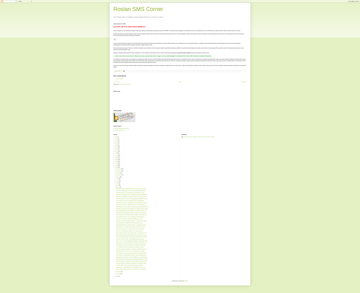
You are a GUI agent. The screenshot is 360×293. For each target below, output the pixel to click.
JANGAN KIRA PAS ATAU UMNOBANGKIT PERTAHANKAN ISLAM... (131, 202)
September (119, 174)
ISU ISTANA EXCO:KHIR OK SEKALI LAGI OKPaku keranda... (130, 247)
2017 (116, 143)
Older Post (243, 81)
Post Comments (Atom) (125, 84)
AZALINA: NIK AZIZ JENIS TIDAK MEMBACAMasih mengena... (130, 239)
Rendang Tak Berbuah (120, 130)
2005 (116, 167)
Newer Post (116, 81)
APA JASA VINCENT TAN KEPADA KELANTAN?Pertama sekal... (130, 192)
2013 (116, 151)
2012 (116, 153)
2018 (116, 141)
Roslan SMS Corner (138, 9)
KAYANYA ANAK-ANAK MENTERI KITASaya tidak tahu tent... (129, 222)
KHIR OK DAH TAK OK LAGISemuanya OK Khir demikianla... (130, 265)
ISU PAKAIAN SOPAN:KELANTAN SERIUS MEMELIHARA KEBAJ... (131, 245)
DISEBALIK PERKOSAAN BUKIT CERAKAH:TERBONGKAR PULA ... (132, 249)
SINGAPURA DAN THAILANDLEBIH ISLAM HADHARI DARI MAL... (131, 188)
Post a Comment (119, 78)
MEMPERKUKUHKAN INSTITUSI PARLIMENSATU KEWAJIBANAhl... (132, 257)
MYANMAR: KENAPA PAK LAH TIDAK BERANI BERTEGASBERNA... (131, 194)
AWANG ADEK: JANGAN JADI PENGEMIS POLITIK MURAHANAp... (131, 253)
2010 (116, 157)
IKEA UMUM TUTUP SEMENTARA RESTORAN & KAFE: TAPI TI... (131, 227)
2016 (116, 145)
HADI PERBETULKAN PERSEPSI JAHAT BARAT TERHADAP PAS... (131, 214)
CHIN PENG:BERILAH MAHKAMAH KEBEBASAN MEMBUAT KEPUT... (132, 259)
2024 (116, 139)
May (117, 183)
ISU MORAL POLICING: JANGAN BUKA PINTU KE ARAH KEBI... (131, 204)
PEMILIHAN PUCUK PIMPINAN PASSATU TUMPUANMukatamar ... (131, 255)
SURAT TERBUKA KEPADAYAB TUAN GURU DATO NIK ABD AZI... (131, 269)
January (118, 273)
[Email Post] (124, 70)
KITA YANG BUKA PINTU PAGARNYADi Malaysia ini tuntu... (129, 218)
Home (180, 81)
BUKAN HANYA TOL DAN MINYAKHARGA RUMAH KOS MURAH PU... (132, 261)
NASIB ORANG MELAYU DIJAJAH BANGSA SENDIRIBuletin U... (131, 216)
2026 (116, 137)
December (118, 168)
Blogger (186, 280)
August (118, 177)
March (117, 187)
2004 (116, 276)
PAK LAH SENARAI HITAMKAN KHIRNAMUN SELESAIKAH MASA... (131, 263)
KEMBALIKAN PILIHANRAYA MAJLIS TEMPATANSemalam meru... (131, 267)
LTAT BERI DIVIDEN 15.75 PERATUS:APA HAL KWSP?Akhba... (130, 228)
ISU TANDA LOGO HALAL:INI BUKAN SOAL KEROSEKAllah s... (130, 200)
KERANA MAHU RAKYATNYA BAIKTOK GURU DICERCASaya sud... (131, 243)
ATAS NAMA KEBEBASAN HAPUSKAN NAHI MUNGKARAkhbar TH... (132, 210)
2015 (116, 147)
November (118, 170)
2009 (116, 159)
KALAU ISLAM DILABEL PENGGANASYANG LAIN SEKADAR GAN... (131, 233)
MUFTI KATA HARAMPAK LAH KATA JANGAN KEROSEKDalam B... (131, 190)
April (117, 185)
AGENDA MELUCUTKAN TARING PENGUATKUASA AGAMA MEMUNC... (133, 206)
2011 (116, 155)
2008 (116, 161)
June (117, 181)
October (118, 172)
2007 (116, 163)
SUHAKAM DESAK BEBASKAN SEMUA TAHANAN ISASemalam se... (131, 212)
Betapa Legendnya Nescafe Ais (122, 128)
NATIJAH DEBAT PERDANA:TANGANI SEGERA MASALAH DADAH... (132, 237)
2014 (116, 149)
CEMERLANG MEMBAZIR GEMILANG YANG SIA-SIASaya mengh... (131, 196)
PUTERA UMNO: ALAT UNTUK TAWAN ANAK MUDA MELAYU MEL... (132, 198)
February (118, 271)
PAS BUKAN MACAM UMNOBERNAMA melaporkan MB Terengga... (131, 235)
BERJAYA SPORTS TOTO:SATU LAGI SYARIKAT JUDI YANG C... (131, 251)
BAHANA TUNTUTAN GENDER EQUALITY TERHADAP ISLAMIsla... (131, 221)
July (117, 178)
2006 (116, 165)
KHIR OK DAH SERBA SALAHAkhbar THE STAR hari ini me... (130, 231)
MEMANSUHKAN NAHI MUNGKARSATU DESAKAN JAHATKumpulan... (132, 208)
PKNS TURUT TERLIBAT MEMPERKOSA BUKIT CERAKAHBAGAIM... (132, 241)
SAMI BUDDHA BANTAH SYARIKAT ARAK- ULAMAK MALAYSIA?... (131, 225)
